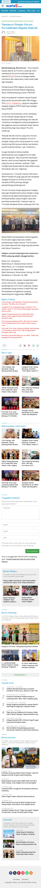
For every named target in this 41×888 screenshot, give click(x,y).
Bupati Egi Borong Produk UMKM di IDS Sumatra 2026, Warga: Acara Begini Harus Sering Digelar (19, 782)
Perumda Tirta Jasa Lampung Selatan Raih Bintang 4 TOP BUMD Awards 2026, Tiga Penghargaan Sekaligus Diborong (20, 330)
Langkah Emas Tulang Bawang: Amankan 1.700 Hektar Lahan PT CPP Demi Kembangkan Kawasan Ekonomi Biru (20, 309)
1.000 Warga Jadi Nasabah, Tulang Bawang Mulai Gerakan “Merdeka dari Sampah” (20, 303)
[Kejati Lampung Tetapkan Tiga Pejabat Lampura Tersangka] (11, 591)
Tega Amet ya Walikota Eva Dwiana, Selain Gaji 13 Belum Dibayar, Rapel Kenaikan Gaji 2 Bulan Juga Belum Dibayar (23, 713)
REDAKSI (25, 879)
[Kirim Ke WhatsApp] (37, 345)
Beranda (16, 879)
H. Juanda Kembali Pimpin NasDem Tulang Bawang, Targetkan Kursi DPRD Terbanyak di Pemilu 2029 (10, 665)
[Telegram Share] (33, 345)
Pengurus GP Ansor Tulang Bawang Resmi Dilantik (20, 646)
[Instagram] (23, 873)
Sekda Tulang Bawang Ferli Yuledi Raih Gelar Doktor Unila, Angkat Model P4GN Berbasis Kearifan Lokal (18, 316)
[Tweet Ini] (24, 345)
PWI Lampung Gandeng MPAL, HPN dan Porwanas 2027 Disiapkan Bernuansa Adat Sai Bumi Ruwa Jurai (20, 323)
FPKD (11, 76)
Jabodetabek (18, 21)
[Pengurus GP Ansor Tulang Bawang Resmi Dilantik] (20, 633)
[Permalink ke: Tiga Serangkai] (3, 32)
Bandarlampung (7, 21)
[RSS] (31, 873)
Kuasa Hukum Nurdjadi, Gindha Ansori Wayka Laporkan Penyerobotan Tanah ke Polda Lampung (29, 600)
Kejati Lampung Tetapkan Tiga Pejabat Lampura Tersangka (9, 600)
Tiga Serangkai (10, 32)
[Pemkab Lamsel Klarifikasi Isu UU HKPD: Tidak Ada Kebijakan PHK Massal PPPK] (30, 402)
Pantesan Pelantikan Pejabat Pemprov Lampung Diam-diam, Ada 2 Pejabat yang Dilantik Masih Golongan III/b (22, 698)
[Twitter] (15, 873)
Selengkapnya (19, 675)
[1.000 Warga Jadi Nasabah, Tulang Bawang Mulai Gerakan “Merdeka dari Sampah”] (10, 360)
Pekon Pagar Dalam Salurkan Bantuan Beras (18, 796)
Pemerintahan (28, 21)
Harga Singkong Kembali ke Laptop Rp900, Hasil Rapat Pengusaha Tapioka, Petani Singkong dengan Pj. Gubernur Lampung (22, 705)
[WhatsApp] (27, 873)
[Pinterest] (19, 873)
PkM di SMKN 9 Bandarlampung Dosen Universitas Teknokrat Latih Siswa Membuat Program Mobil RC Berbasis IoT (22, 729)
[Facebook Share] (20, 345)
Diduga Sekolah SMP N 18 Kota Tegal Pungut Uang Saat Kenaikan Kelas (23, 721)
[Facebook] (10, 873)
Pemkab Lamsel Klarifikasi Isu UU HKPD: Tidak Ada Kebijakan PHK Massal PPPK (20, 336)
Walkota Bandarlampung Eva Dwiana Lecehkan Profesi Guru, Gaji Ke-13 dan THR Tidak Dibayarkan (22, 690)
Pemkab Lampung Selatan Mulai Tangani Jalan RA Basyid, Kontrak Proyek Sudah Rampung (20, 774)
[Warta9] (13, 6)
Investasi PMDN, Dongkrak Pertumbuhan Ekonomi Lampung (20, 790)
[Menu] (3, 6)
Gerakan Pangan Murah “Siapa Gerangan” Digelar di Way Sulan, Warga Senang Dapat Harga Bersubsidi (20, 811)
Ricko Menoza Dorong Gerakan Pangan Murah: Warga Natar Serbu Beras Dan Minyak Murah (19, 803)
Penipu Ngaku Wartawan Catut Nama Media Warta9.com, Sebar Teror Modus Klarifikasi (19, 582)
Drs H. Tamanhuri (13, 103)
